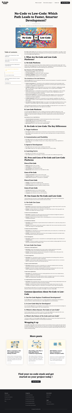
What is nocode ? (38, 2)
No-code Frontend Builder (30, 399)
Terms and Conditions (50, 404)
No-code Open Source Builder (31, 405)
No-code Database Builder (30, 403)
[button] (48, 3)
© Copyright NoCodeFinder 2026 (36, 409)
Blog (20, 25)
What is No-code (7, 399)
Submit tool (57, 2)
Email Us (48, 397)
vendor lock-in (56, 90)
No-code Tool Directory (8, 397)
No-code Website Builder (30, 397)
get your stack (36, 381)
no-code (60, 51)
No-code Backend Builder (30, 401)
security (52, 94)
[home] (5, 2)
